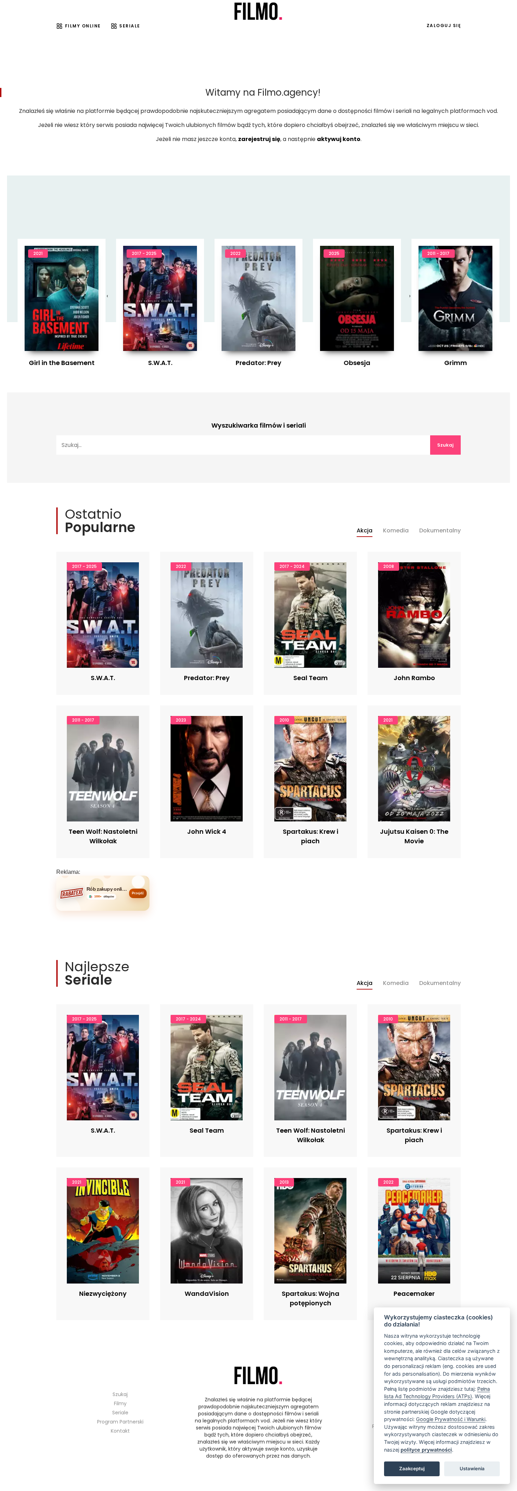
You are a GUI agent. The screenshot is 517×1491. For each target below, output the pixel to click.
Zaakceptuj (412, 1468)
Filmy (120, 1403)
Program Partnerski (120, 1421)
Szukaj (445, 445)
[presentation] (107, 296)
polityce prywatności (426, 1450)
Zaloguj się (444, 25)
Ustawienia (472, 1468)
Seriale (129, 26)
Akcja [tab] (364, 530)
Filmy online (83, 26)
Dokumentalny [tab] (440, 530)
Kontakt (120, 1430)
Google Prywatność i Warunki (450, 1419)
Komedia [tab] (396, 530)
